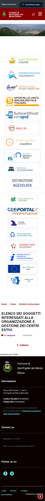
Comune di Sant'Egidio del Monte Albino (16, 14)
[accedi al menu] (40, 14)
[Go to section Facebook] (5, 474)
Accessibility (6, 494)
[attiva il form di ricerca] (33, 14)
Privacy (13, 490)
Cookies (24, 490)
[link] (4, 13)
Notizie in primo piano (29, 304)
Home (4, 304)
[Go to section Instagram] (12, 474)
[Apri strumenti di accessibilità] (40, 496)
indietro (24, 345)
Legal (3, 490)
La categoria (9, 335)
